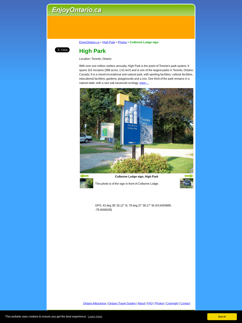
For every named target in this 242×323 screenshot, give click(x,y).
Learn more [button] (95, 316)
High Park (108, 42)
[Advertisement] (121, 27)
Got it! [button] (222, 316)
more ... (144, 82)
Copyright (172, 303)
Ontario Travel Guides (122, 303)
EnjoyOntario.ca (89, 42)
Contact (185, 303)
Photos (122, 42)
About (141, 303)
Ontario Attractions (94, 303)
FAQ (150, 303)
